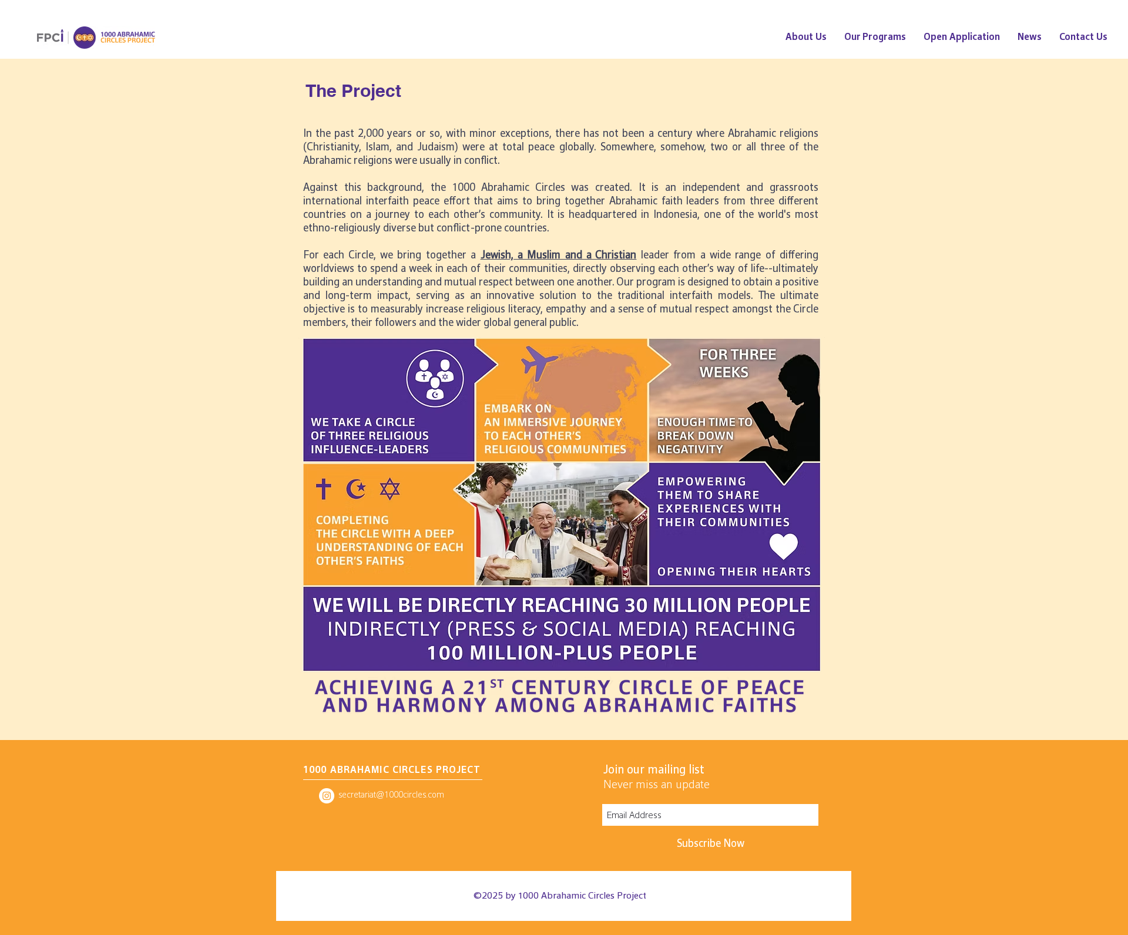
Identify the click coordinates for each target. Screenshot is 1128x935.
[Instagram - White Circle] (326, 795)
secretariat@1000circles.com (391, 794)
